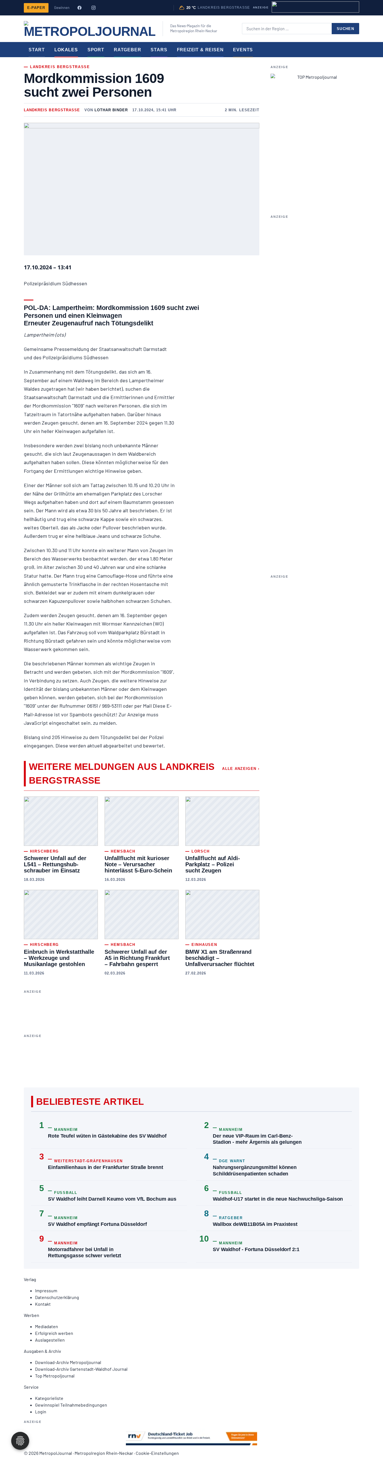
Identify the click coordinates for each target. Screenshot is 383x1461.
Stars (159, 49)
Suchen (345, 29)
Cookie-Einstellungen (157, 1453)
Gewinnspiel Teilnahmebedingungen (71, 1404)
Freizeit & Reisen (200, 49)
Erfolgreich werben (54, 1333)
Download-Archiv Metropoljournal (68, 1362)
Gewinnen (62, 7)
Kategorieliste (49, 1398)
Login (40, 1411)
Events (243, 49)
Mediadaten (46, 1326)
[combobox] (287, 28)
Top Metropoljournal (55, 1375)
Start (37, 49)
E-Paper (36, 8)
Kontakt (43, 1304)
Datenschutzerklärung (57, 1297)
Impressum (46, 1290)
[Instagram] (93, 8)
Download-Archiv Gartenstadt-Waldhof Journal (81, 1369)
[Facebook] (79, 8)
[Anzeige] (315, 7)
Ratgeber (127, 49)
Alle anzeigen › (240, 769)
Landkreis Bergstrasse (52, 110)
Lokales (66, 49)
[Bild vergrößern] (141, 189)
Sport (95, 49)
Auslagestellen (50, 1339)
